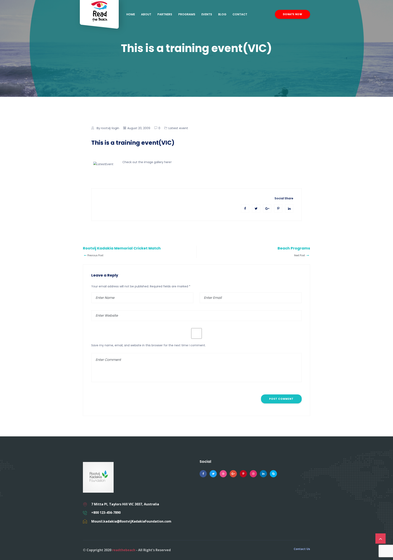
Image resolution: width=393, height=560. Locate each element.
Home (130, 14)
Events (206, 14)
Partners (164, 14)
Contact (240, 14)
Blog (222, 14)
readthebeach (123, 550)
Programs (186, 14)
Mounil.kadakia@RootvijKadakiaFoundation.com (131, 521)
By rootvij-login (108, 128)
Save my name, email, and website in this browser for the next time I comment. (148, 345)
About (146, 14)
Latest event (178, 128)
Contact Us (302, 549)
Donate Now (292, 14)
